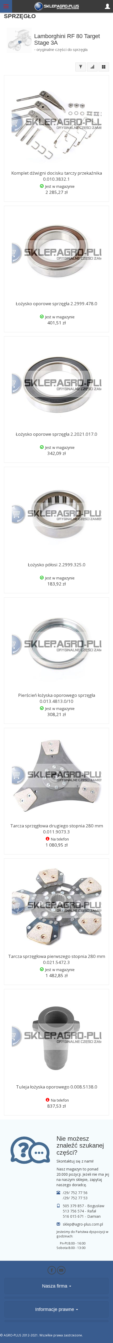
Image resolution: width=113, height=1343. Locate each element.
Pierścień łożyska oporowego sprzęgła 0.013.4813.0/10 (56, 698)
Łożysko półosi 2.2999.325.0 (56, 565)
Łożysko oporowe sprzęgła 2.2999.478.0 (56, 303)
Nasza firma (55, 1286)
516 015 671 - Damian (82, 1216)
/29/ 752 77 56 (75, 1192)
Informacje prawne (55, 1309)
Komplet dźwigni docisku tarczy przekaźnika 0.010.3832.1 (56, 176)
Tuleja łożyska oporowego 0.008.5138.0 (56, 1087)
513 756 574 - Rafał (79, 1211)
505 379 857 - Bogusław (83, 1205)
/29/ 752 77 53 (75, 1197)
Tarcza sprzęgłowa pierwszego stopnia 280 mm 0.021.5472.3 (56, 959)
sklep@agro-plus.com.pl (83, 1224)
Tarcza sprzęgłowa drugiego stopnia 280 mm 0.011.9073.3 (56, 829)
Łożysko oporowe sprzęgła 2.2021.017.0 (56, 434)
